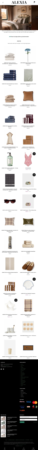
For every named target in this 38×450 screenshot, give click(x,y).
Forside (22, 390)
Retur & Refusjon (23, 392)
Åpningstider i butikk (24, 393)
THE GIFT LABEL (23, 384)
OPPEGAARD (23, 378)
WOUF (22, 385)
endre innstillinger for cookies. (22, 444)
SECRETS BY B (23, 380)
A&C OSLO (22, 365)
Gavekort (22, 395)
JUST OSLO (22, 372)
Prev (1, 17)
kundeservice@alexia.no (6, 365)
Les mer (16, 444)
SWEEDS (22, 383)
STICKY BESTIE (23, 382)
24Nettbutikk (20, 445)
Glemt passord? (35, 422)
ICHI (21, 371)
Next (37, 17)
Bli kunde (22, 391)
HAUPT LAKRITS (23, 368)
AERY (21, 366)
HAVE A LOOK (23, 369)
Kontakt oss (22, 396)
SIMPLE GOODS (23, 381)
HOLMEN (22, 370)
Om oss (22, 394)
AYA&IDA (22, 367)
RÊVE (21, 379)
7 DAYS (22, 364)
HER (10, 36)
